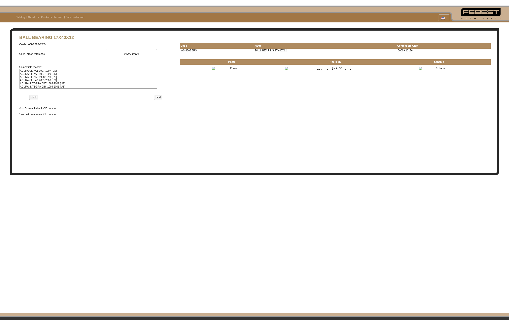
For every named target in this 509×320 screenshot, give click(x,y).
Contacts (46, 17)
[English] (443, 17)
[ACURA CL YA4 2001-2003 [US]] (88, 80)
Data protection (75, 17)
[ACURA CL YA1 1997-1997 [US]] (88, 70)
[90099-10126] (131, 53)
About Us (33, 17)
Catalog (20, 17)
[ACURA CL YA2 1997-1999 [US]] (88, 74)
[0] (131, 50)
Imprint (58, 17)
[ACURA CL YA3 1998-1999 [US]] (88, 77)
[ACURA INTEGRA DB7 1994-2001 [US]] (88, 83)
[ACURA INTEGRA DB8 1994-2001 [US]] (88, 86)
